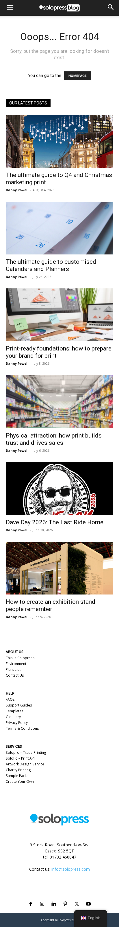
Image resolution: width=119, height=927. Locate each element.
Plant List (13, 669)
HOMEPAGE (77, 76)
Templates (14, 711)
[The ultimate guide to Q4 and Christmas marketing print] (59, 141)
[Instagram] (42, 897)
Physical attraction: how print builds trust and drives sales (54, 439)
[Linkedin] (54, 897)
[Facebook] (30, 897)
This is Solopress (20, 657)
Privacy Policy (17, 722)
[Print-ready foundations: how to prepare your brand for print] (59, 314)
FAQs (10, 699)
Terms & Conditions (22, 728)
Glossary (13, 716)
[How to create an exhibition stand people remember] (59, 568)
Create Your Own (20, 781)
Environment (16, 663)
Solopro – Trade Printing (26, 752)
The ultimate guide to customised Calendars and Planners (51, 265)
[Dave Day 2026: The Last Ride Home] (59, 488)
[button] (10, 8)
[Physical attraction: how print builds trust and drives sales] (59, 401)
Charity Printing (18, 769)
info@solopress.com (70, 869)
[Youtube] (88, 897)
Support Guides (19, 705)
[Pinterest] (65, 897)
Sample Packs (17, 775)
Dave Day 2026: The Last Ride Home (54, 522)
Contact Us (15, 675)
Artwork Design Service (25, 764)
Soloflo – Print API (20, 758)
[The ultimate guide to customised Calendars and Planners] (59, 228)
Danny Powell (17, 190)
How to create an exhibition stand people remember (50, 605)
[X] (77, 897)
